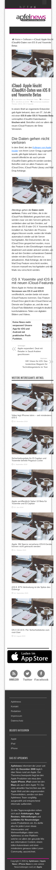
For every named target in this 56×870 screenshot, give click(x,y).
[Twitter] (31, 7)
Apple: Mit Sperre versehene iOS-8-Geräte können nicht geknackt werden (32, 545)
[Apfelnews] (30, 17)
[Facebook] (27, 7)
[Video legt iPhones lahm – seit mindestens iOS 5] (32, 397)
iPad (13, 743)
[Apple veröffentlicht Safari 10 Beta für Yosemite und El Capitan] (32, 483)
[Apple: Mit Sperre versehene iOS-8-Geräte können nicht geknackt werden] (32, 526)
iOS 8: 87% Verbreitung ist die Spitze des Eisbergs (31, 588)
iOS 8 (20, 104)
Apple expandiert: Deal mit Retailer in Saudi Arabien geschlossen (30, 350)
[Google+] (24, 7)
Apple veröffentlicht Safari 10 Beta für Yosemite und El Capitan (29, 502)
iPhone (14, 748)
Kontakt (14, 706)
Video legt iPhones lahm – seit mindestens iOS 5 (32, 416)
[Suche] (44, 2)
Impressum (16, 716)
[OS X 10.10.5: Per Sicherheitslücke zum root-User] (32, 612)
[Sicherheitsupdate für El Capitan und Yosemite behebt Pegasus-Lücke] (32, 440)
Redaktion (16, 711)
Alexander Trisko (32, 99)
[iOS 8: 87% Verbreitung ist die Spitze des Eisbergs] (32, 569)
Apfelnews (16, 701)
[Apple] (34, 7)
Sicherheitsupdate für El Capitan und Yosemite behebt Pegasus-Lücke (29, 459)
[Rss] (20, 7)
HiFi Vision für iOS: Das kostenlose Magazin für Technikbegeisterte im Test (34, 363)
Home (18, 39)
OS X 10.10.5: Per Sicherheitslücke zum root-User (30, 631)
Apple (13, 738)
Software (27, 39)
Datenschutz (17, 720)
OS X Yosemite (28, 104)
